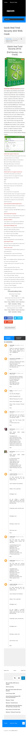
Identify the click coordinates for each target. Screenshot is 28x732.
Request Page (13, 2)
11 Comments (16, 39)
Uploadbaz (14, 304)
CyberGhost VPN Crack (14, 440)
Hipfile (9, 304)
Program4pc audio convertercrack (17, 618)
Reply (11, 354)
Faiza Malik (12, 429)
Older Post (23, 670)
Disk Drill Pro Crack (14, 463)
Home (5, 2)
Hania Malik (12, 536)
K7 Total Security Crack (14, 379)
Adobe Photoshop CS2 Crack (16, 467)
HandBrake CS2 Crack (14, 546)
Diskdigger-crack (13, 516)
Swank (17, 302)
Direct (13, 296)
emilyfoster (13, 373)
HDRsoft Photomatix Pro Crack (16, 398)
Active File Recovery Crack (15, 437)
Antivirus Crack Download (11, 40)
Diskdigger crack (13, 494)
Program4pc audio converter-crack (17, 508)
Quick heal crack (13, 530)
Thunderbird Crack (13, 436)
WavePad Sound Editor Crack (16, 552)
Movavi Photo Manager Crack (16, 401)
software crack (9, 41)
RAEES (11, 390)
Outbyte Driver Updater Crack (16, 443)
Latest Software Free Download (16, 483)
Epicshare (22, 302)
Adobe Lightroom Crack (14, 461)
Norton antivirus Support (15, 351)
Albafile (13, 302)
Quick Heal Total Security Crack (16, 377)
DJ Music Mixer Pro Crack (15, 442)
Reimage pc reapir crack (15, 523)
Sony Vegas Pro (13, 381)
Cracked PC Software (15, 358)
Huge (9, 302)
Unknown (12, 345)
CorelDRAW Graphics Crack (15, 465)
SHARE (10, 318)
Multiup (19, 304)
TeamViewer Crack (13, 550)
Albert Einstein (13, 474)
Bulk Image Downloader (14, 382)
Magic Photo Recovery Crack (16, 438)
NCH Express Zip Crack (15, 548)
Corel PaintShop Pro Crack (15, 466)
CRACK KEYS (10, 11)
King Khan (12, 411)
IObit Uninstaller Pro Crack (15, 441)
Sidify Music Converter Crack (16, 445)
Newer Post (6, 670)
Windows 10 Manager (14, 380)
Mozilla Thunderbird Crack (15, 396)
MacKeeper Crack (13, 459)
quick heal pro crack (14, 640)
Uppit (16, 296)
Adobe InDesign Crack (14, 384)
